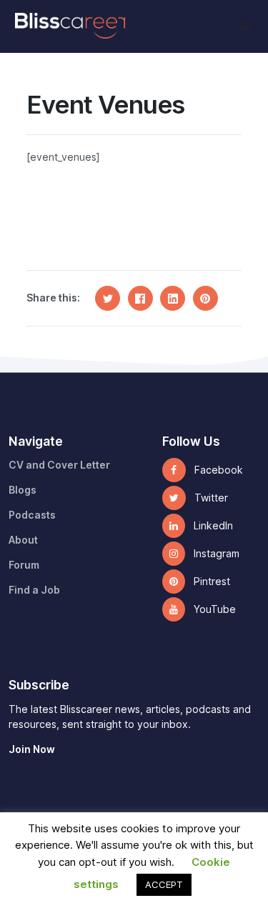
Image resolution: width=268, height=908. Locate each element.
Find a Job (34, 590)
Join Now (32, 749)
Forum (24, 565)
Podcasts (32, 515)
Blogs (22, 490)
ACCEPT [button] (164, 884)
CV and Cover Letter (59, 465)
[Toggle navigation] (245, 26)
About (23, 540)
